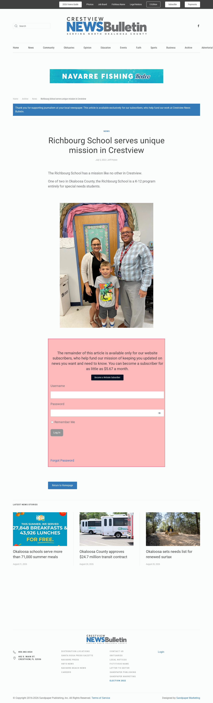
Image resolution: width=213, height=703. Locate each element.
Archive (188, 47)
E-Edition (153, 4)
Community (48, 47)
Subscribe (172, 4)
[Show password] (159, 413)
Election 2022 (118, 681)
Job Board (102, 4)
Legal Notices (136, 4)
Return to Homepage (62, 485)
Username (58, 386)
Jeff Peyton (112, 160)
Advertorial (207, 47)
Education (106, 47)
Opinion (87, 47)
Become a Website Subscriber (107, 377)
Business (170, 47)
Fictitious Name (118, 4)
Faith (138, 47)
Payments (192, 4)
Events (123, 47)
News (31, 47)
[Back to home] (106, 25)
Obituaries (69, 47)
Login (161, 651)
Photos (89, 4)
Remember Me (64, 422)
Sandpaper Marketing (188, 697)
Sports (154, 47)
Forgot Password (62, 460)
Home (16, 47)
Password (57, 404)
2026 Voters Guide (70, 4)
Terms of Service (101, 697)
